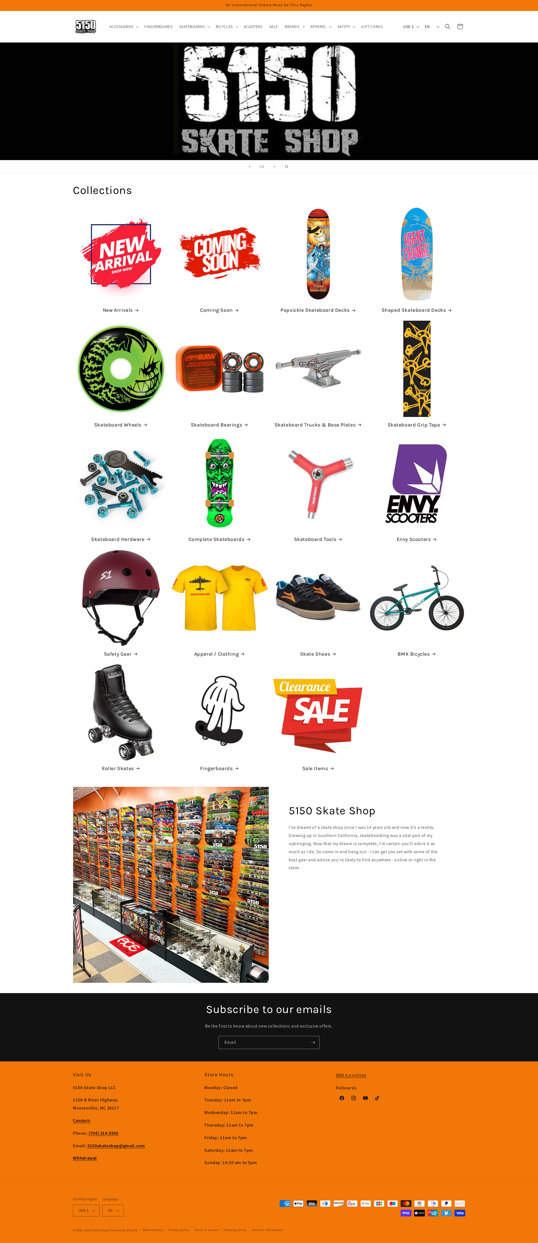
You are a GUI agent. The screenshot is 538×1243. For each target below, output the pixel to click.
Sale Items (315, 768)
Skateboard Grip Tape (414, 425)
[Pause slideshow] (288, 166)
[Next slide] (274, 166)
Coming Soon (216, 310)
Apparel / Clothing (216, 654)
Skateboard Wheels (118, 425)
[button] (123, 26)
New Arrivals (118, 310)
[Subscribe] (313, 1042)
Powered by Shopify (123, 1230)
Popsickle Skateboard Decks (315, 310)
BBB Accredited (351, 1075)
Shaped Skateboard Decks (414, 310)
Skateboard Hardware (117, 539)
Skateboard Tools (315, 539)
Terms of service (206, 1230)
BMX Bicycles (414, 654)
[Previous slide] (250, 166)
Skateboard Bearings (216, 425)
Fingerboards (216, 768)
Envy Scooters (414, 539)
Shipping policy (235, 1230)
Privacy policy (178, 1230)
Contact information (267, 1230)
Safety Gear (118, 654)
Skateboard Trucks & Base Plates (315, 425)
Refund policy (153, 1230)
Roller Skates (118, 768)
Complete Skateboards (217, 539)
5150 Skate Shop (96, 1230)
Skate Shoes (315, 654)
